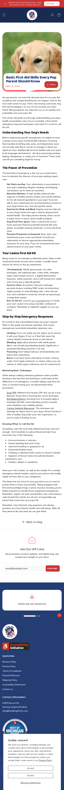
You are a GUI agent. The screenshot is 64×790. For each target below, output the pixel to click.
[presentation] (4, 615)
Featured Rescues (11, 675)
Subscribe (52, 568)
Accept (30, 768)
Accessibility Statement (13, 684)
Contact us (7, 689)
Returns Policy (9, 661)
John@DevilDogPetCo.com (15, 711)
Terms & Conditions (11, 671)
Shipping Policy (9, 680)
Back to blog (34, 521)
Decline (30, 775)
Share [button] (53, 84)
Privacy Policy (45, 760)
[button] (4, 15)
